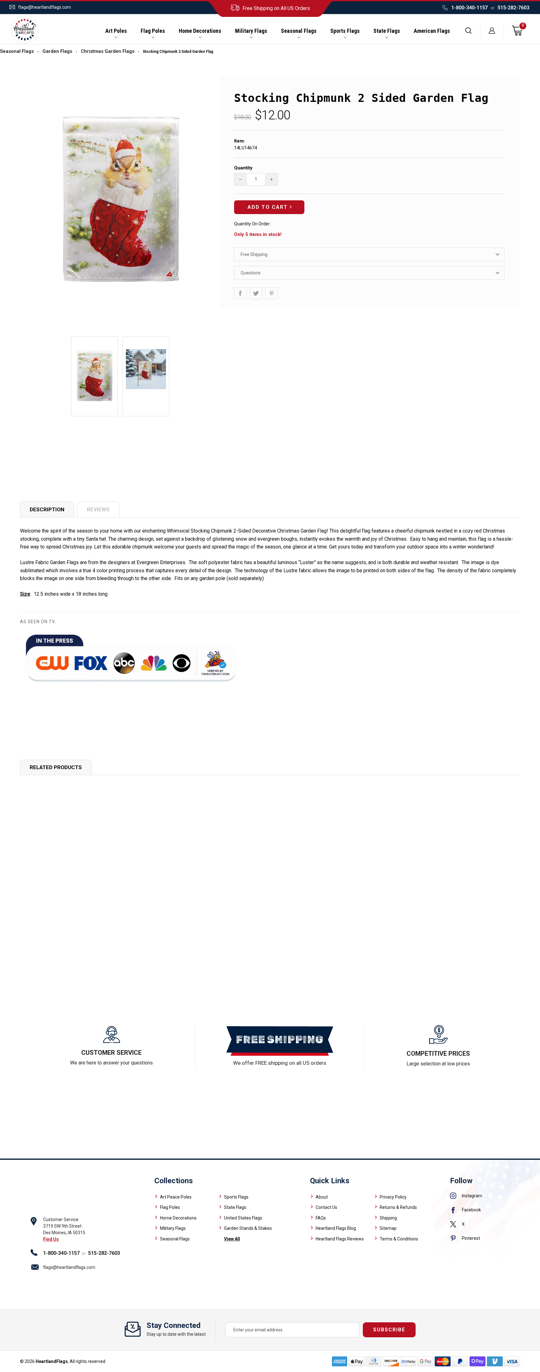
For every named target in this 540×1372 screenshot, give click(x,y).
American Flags (432, 31)
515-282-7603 (513, 8)
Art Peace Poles (176, 1196)
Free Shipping (254, 254)
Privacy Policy (393, 1196)
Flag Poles (153, 31)
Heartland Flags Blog (336, 1228)
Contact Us (326, 1207)
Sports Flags (345, 31)
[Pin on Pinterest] (271, 293)
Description (47, 509)
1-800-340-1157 (469, 8)
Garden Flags (57, 51)
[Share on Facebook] (240, 293)
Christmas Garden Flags (107, 51)
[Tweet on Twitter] (256, 293)
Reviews (98, 509)
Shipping (388, 1217)
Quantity (243, 168)
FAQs (321, 1217)
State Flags (386, 31)
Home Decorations (200, 31)
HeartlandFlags (52, 1361)
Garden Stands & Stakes (248, 1228)
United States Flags (243, 1217)
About (322, 1196)
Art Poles (116, 31)
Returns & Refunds (398, 1207)
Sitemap (388, 1228)
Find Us (51, 1239)
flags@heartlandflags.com (44, 7)
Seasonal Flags (299, 31)
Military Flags (251, 31)
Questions (251, 272)
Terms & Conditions (399, 1238)
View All (232, 1238)
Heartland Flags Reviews (340, 1238)
